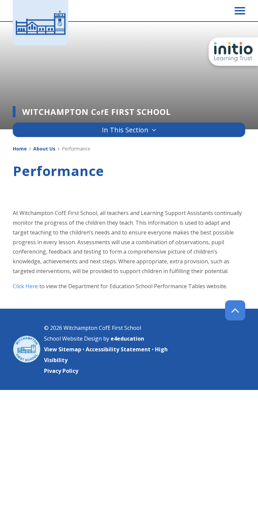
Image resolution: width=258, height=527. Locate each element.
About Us (44, 148)
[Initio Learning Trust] (233, 51)
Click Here (25, 286)
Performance (76, 148)
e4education (127, 338)
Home (20, 148)
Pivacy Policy (61, 371)
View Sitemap (62, 349)
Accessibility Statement (118, 349)
